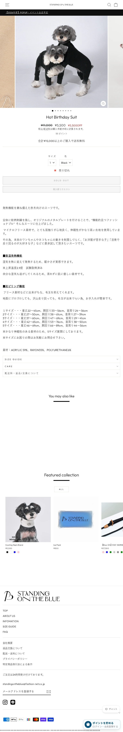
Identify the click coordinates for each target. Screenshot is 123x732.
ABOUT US (9, 615)
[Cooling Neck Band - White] (11, 552)
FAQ (5, 631)
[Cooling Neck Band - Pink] (18, 552)
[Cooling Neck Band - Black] (7, 552)
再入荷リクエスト (61, 189)
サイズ (52, 156)
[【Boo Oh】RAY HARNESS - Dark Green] (121, 552)
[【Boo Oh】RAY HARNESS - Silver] (114, 552)
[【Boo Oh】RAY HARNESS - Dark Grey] (118, 552)
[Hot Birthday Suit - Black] (11, 462)
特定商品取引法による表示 (17, 664)
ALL (61, 489)
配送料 (46, 128)
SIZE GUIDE (13, 359)
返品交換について (12, 648)
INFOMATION (11, 621)
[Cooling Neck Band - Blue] (14, 552)
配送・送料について (14, 653)
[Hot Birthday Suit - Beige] (7, 462)
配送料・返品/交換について (22, 373)
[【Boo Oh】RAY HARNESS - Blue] (107, 552)
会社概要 (8, 642)
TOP (5, 610)
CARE (9, 366)
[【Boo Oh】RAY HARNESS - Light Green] (110, 552)
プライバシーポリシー (15, 658)
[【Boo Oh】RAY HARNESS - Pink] (103, 552)
